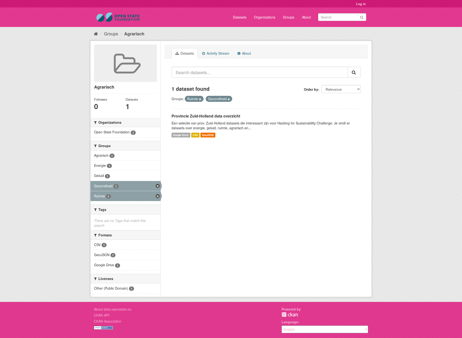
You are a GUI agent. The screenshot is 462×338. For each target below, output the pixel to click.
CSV (195, 135)
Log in (361, 3)
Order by (311, 89)
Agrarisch (134, 34)
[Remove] (200, 99)
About (306, 17)
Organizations (264, 17)
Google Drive (181, 135)
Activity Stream (217, 53)
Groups (288, 17)
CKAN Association (107, 321)
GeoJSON (208, 135)
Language (290, 321)
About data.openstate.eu (112, 309)
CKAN (290, 314)
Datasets (239, 17)
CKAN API (101, 315)
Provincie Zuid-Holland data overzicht (206, 116)
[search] (354, 72)
